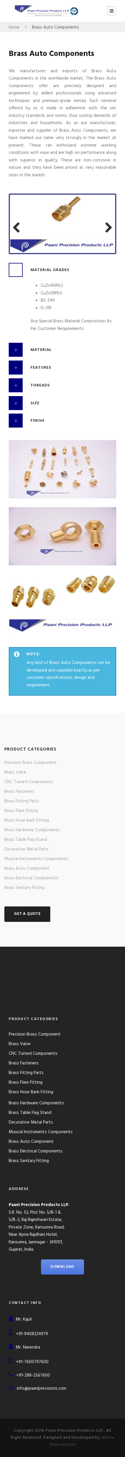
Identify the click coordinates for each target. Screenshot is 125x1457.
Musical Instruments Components (36, 858)
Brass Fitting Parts (21, 801)
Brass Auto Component (26, 868)
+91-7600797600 (32, 1361)
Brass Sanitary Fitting (24, 887)
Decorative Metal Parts (26, 849)
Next (106, 225)
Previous (18, 225)
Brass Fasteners (19, 791)
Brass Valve (15, 772)
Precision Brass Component (30, 762)
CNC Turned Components (28, 781)
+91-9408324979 (32, 1334)
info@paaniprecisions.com (41, 1388)
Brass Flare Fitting (21, 810)
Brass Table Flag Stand (25, 839)
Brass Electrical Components (31, 878)
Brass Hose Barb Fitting (26, 820)
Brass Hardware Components (32, 830)
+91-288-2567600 (33, 1375)
